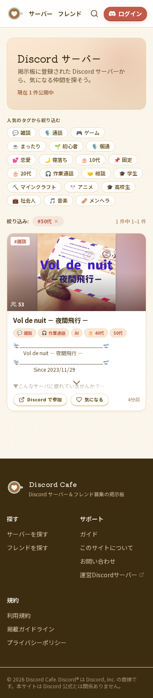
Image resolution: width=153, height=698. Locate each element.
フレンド (70, 13)
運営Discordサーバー (108, 574)
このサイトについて (106, 547)
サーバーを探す (27, 534)
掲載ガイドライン (30, 629)
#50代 (50, 221)
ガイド (89, 534)
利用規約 (19, 615)
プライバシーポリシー (36, 642)
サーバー (41, 13)
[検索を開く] (94, 13)
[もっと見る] (76, 382)
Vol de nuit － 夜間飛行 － (50, 320)
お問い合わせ (98, 561)
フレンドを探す (27, 547)
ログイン (130, 13)
